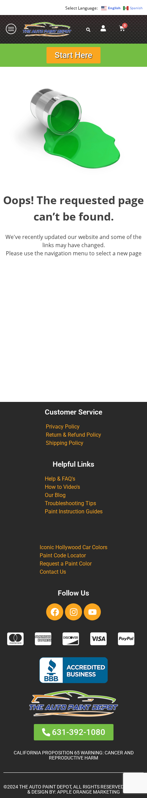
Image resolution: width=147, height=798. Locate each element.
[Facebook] (54, 611)
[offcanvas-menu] (11, 29)
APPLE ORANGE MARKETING (88, 792)
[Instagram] (73, 611)
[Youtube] (92, 611)
